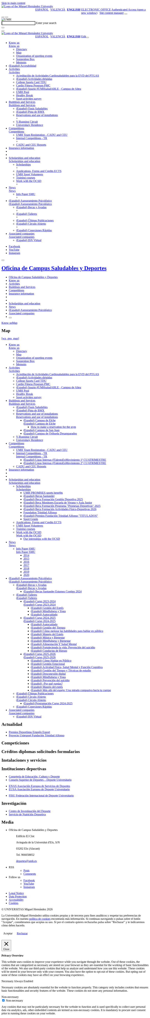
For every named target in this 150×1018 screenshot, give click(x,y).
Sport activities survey (29, 98)
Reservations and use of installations (37, 115)
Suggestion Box (25, 59)
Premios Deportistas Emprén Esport (29, 732)
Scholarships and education (24, 157)
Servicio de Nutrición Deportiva (27, 814)
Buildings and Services (22, 102)
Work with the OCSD (28, 180)
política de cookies (39, 918)
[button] (14, 46)
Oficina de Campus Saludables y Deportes (53, 268)
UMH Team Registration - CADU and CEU (42, 134)
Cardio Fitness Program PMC (33, 85)
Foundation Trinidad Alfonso (40, 512)
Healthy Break (24, 95)
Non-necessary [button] (10, 996)
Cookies (13, 903)
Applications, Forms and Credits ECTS (38, 171)
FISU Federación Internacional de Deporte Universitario (41, 795)
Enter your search (46, 23)
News (12, 187)
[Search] (2, 27)
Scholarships (23, 164)
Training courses (25, 177)
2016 (26, 561)
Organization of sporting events (34, 55)
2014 (26, 555)
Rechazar (22, 933)
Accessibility (16, 899)
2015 (26, 558)
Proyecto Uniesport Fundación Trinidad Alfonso (36, 735)
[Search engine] (125, 13)
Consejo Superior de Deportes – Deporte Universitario (40, 779)
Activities (14, 69)
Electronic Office (96, 9)
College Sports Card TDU (31, 82)
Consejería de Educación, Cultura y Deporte (34, 776)
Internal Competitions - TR (31, 138)
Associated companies (21, 233)
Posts (26, 870)
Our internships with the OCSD (41, 538)
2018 (26, 568)
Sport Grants (30, 519)
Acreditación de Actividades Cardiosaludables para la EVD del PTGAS (57, 75)
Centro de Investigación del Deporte (29, 811)
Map (18, 52)
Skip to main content (13, 3)
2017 (26, 565)
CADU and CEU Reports (31, 144)
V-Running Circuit (27, 121)
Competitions (16, 128)
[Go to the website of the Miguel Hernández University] (27, 6)
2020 (26, 575)
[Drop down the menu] (6, 17)
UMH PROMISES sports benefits (43, 492)
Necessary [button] (7, 981)
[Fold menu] (87, 37)
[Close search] (2, 30)
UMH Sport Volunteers (29, 174)
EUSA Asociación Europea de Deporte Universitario (39, 789)
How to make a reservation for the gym (53, 426)
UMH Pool (22, 92)
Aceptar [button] (7, 933)
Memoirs (21, 62)
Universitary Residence (29, 125)
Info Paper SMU (25, 194)
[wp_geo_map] (10, 338)
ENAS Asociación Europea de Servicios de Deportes (39, 786)
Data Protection (18, 896)
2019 (26, 571)
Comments (29, 873)
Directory (21, 49)
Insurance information (21, 148)
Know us (14, 42)
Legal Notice (16, 893)
